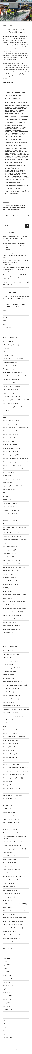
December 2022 (7, 992)
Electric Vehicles (18, 134)
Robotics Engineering (12, 98)
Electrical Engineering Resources (12, 465)
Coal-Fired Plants (8, 383)
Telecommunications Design (15, 184)
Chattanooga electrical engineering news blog (15, 115)
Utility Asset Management (10, 625)
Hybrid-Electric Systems (14, 159)
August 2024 (6, 965)
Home (4, 310)
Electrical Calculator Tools (10, 448)
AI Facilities (6, 348)
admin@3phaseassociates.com (13, 27)
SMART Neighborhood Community (13, 601)
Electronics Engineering (14, 97)
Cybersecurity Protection (10, 396)
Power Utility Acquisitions (10, 564)
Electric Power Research (10, 431)
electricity (23, 153)
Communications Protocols (15, 92)
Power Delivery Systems (10, 546)
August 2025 (6, 958)
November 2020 (7, 1010)
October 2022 (7, 999)
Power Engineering (8, 550)
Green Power (22, 158)
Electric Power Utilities (9, 434)
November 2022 (7, 996)
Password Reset (7, 327)
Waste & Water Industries (10, 629)
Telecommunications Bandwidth (12, 612)
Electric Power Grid (8, 424)
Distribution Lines (8, 410)
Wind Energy (13, 193)
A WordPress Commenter (10, 296)
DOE (4, 414)
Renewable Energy (8, 577)
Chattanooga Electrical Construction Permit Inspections (17, 109)
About (4, 314)
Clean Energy (13, 116)
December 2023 (7, 979)
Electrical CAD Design (9, 444)
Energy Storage (7, 482)
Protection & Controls (9, 570)
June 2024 (6, 972)
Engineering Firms (8, 489)
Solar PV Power (7, 605)
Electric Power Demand (10, 420)
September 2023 (8, 985)
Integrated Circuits (8, 520)
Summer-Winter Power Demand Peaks (14, 608)
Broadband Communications (11, 372)
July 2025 (5, 961)
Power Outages (7, 557)
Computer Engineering (13, 94)
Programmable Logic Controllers (12, 567)
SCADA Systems (8, 588)
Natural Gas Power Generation (12, 533)
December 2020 (7, 1006)
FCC (4, 493)
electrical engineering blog (15, 138)
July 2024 (5, 968)
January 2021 (6, 1003)
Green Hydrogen (8, 506)
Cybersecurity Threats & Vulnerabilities (15, 400)
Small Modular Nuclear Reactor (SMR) (14, 594)
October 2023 (7, 982)
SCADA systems (17, 176)
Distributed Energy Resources (12, 407)
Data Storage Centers (9, 403)
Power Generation (8, 553)
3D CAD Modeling (8, 341)
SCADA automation (11, 174)
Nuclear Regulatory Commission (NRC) (14, 539)
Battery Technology (8, 365)
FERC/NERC (6, 496)
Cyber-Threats (10, 122)
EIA (4, 417)
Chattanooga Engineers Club (11, 379)
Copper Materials (8, 393)
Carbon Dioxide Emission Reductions (14, 376)
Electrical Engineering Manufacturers (14, 462)
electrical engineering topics (16, 151)
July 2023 (5, 989)
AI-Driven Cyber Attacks (10, 352)
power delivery (23, 161)
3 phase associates (12, 101)
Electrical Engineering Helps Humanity (14, 458)
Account (5, 331)
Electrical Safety (7, 472)
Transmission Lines (8, 622)
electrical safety (11, 153)
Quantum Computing (9, 574)
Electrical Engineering (13, 95)
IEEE (4, 517)
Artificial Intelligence (13, 91)
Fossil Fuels (6, 499)
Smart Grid (6, 598)
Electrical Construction (9, 451)
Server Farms (7, 591)
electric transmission (13, 133)
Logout (5, 324)
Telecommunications (12, 182)
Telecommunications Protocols (16, 185)
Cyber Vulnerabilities (20, 121)
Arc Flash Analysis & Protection (12, 358)
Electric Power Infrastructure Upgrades (14, 427)
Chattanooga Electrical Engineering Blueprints (14, 112)
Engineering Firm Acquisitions (12, 486)
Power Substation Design (10, 560)
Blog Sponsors (7, 369)
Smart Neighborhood (16, 177)
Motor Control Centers (9, 524)
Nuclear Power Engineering (11, 536)
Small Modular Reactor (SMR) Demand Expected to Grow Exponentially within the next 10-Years (15, 246)
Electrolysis (6, 475)
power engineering (11, 162)
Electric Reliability (8, 438)
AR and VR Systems (9, 355)
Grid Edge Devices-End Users (11, 510)
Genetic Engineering (9, 503)
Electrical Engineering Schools (12, 469)
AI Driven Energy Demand (10, 345)
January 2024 (7, 975)
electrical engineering (13, 136)
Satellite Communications (10, 584)
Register (5, 317)
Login (4, 320)
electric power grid (21, 131)
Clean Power (23, 116)
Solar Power (15, 179)
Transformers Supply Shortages (12, 619)
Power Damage (7, 543)
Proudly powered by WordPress (11, 1050)
